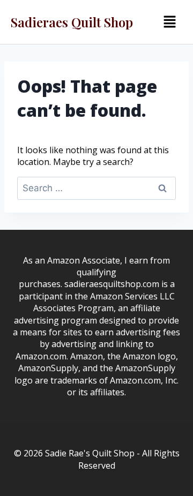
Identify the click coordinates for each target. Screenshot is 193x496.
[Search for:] (96, 188)
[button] (169, 22)
